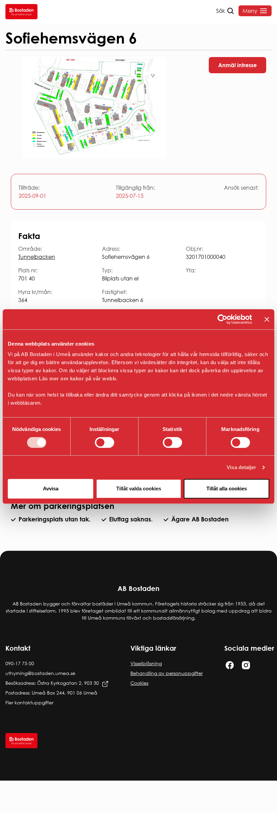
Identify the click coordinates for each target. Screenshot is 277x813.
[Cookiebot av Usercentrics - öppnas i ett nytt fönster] (222, 319)
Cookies (139, 683)
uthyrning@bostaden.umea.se (40, 673)
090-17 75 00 (19, 663)
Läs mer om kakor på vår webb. (78, 378)
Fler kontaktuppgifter (29, 702)
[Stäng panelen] (267, 319)
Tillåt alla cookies (226, 488)
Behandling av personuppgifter (166, 673)
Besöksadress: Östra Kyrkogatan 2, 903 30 (52, 683)
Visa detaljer (241, 467)
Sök (220, 10)
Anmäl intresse (237, 65)
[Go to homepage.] (21, 11)
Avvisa (50, 488)
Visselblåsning (146, 663)
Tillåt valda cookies (138, 488)
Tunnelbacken (36, 256)
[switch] (104, 442)
